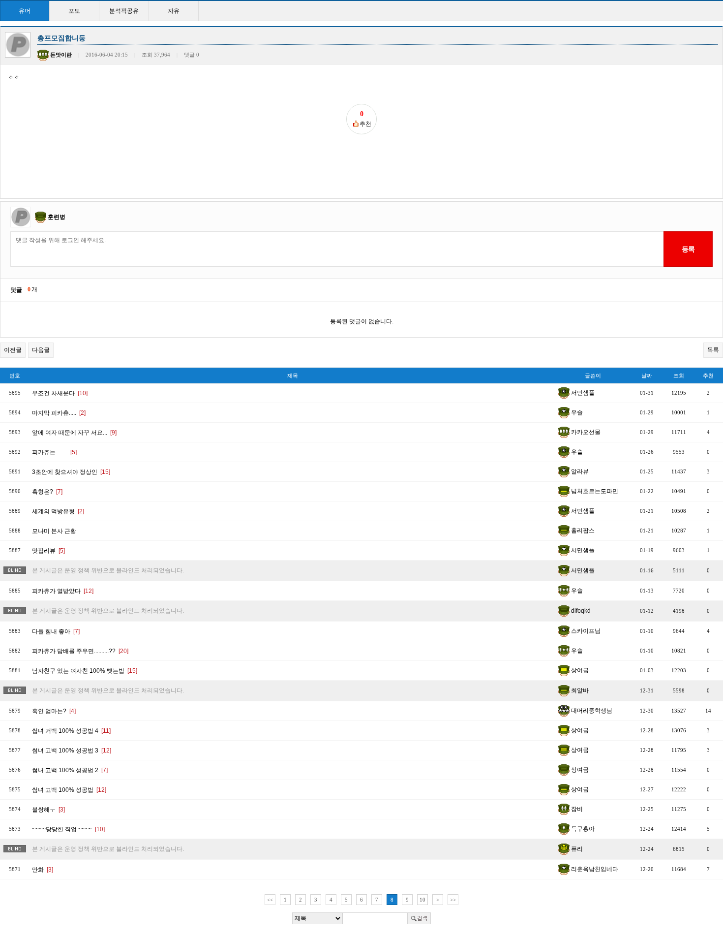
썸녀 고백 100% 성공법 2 (70, 770)
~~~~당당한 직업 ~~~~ (68, 829)
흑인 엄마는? (54, 711)
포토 (74, 10)
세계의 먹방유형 (58, 511)
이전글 (13, 349)
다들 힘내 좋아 (56, 631)
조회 (678, 375)
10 (422, 900)
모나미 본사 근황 (54, 531)
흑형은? (47, 491)
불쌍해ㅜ (48, 809)
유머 (24, 10)
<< (270, 900)
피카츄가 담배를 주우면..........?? (80, 651)
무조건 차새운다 (60, 393)
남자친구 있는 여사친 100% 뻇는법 (84, 670)
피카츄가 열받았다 (62, 591)
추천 (708, 375)
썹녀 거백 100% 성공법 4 (71, 730)
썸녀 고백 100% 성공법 (69, 789)
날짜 (646, 375)
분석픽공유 (124, 10)
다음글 (41, 349)
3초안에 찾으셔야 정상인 (71, 472)
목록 (713, 349)
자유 (174, 10)
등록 (688, 249)
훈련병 (56, 217)
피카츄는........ (54, 452)
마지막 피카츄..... (59, 412)
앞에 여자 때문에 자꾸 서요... (74, 432)
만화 (42, 869)
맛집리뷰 (48, 550)
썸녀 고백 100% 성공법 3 (71, 750)
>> (453, 900)
